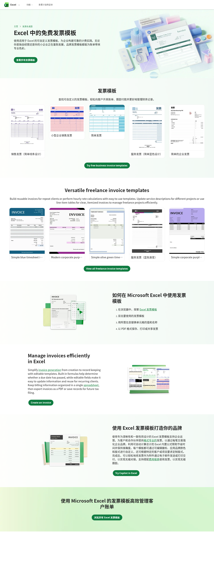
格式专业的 (150, 440)
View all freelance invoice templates (107, 268)
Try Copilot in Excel (126, 473)
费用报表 (154, 459)
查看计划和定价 (46, 4)
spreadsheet (91, 385)
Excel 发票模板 (148, 309)
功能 (28, 4)
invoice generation (49, 370)
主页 (16, 26)
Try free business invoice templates (107, 165)
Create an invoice (41, 402)
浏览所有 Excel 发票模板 (107, 517)
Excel (13, 4)
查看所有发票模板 (25, 60)
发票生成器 (27, 26)
